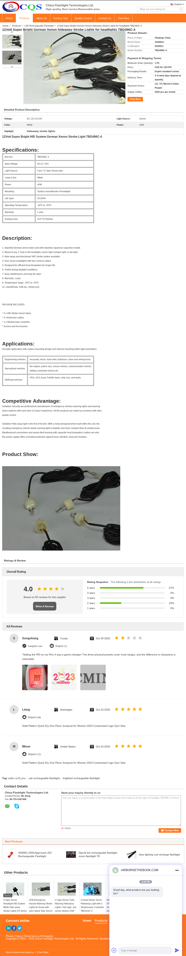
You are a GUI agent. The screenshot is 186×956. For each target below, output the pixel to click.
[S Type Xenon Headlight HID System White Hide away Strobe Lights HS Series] (15, 889)
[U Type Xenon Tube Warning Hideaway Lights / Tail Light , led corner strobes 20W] (66, 889)
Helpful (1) (61, 646)
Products (24, 18)
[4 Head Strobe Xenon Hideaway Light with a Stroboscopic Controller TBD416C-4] (92, 889)
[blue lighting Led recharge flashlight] (131, 854)
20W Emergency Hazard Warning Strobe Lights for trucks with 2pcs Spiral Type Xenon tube (40, 907)
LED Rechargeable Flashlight (39, 26)
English (178, 4)
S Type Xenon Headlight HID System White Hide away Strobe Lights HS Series (15, 905)
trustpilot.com (35, 646)
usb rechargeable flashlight (44, 778)
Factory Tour (60, 18)
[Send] (177, 950)
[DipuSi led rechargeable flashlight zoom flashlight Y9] (71, 854)
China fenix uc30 (33, 936)
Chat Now (123, 18)
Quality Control (83, 18)
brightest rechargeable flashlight (81, 778)
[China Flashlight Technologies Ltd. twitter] (19, 928)
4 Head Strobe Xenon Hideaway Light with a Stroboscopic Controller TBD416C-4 (92, 905)
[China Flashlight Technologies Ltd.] (22, 6)
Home (9, 18)
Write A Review (45, 606)
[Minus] (177, 870)
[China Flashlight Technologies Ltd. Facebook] (14, 928)
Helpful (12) (34, 754)
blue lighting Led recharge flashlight (159, 854)
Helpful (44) (34, 717)
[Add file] (114, 950)
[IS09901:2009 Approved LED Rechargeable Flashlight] (10, 854)
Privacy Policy (14, 936)
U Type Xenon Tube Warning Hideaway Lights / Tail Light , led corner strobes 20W (65, 905)
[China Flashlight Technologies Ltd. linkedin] (8, 928)
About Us (41, 18)
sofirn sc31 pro (16, 778)
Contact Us (104, 18)
